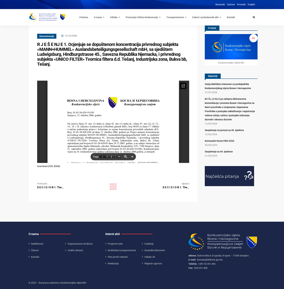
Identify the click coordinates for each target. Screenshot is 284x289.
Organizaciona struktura (80, 243)
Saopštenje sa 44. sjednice (219, 151)
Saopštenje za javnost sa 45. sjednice (224, 130)
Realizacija (113, 263)
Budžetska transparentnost (122, 250)
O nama (98, 17)
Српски (231, 4)
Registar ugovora (153, 263)
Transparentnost (175, 17)
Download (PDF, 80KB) (48, 166)
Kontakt (231, 17)
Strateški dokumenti (154, 250)
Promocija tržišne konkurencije (142, 17)
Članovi (35, 250)
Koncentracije (46, 36)
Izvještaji (148, 243)
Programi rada (115, 243)
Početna (83, 17)
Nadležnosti (37, 243)
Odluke (114, 17)
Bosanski (220, 4)
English (251, 4)
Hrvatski (241, 4)
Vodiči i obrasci (75, 250)
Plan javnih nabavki (118, 257)
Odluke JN (149, 257)
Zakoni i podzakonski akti (205, 17)
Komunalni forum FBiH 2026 (219, 141)
